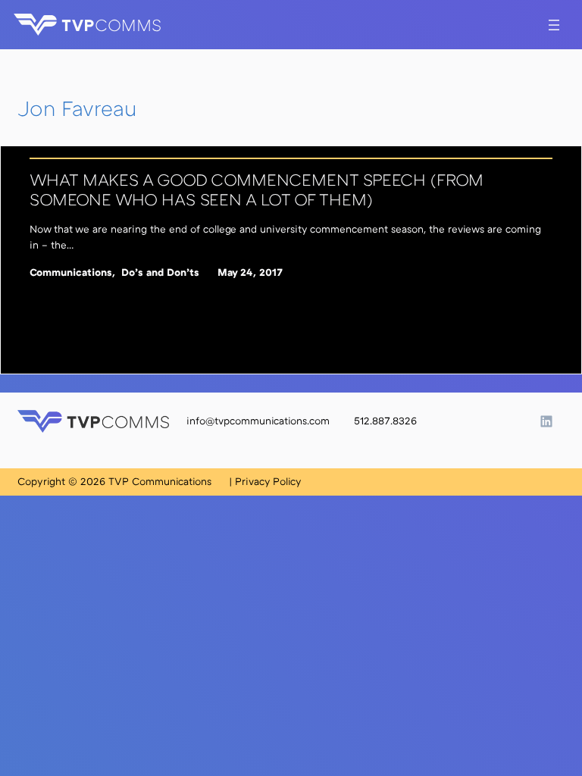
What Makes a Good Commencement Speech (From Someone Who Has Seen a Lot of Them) (256, 190)
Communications (71, 272)
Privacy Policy (268, 481)
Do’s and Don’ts (160, 272)
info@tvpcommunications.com (258, 421)
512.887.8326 (385, 421)
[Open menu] (554, 25)
